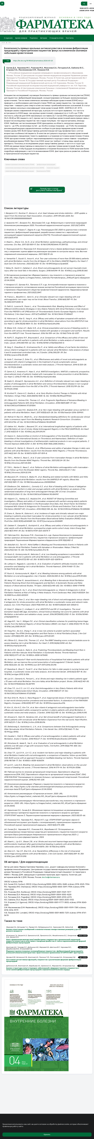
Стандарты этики (56, 38)
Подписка (34, 38)
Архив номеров (21, 38)
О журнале (8, 38)
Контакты (70, 38)
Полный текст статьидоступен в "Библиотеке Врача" (49, 189)
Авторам (43, 38)
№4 (9, 42)
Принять (47, 1134)
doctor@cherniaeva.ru (51, 877)
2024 (3, 42)
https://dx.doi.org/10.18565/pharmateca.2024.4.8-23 (33, 61)
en (91, 4)
